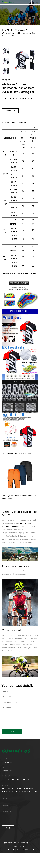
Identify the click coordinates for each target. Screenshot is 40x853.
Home (4, 30)
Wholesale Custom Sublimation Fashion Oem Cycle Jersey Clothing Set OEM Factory (19, 647)
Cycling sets (20, 30)
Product (11, 30)
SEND (7, 828)
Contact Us (10, 110)
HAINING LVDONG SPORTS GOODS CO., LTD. (17, 520)
